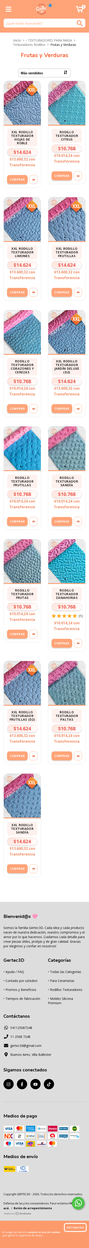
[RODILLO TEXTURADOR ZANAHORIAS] (78, 643)
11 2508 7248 (20, 1036)
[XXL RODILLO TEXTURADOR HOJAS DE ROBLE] (33, 179)
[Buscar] (79, 23)
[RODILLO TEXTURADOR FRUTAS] (33, 634)
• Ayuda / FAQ (13, 972)
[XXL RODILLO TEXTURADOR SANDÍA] (33, 868)
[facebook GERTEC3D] (22, 1084)
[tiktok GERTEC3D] (49, 1084)
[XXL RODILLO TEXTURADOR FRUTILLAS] (78, 292)
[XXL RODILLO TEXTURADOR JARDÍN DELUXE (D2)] (78, 408)
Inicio (17, 40)
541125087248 (21, 1028)
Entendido (75, 1227)
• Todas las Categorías (64, 972)
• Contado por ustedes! (20, 980)
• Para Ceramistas (61, 980)
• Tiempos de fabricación (21, 998)
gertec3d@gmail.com (26, 1045)
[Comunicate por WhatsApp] (78, 1203)
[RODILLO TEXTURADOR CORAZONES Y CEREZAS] (33, 408)
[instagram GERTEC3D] (8, 1084)
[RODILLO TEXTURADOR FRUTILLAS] (33, 521)
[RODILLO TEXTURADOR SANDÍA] (78, 521)
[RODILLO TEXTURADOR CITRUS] (78, 175)
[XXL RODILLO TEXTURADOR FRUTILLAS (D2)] (33, 755)
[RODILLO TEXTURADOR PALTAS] (78, 755)
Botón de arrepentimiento (33, 1208)
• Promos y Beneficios (19, 989)
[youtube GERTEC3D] (35, 1084)
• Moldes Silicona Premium (60, 1000)
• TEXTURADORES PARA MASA (49, 40)
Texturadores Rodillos (29, 44)
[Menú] (8, 9)
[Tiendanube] (17, 1214)
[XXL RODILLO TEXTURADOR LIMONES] (33, 292)
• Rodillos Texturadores (65, 989)
